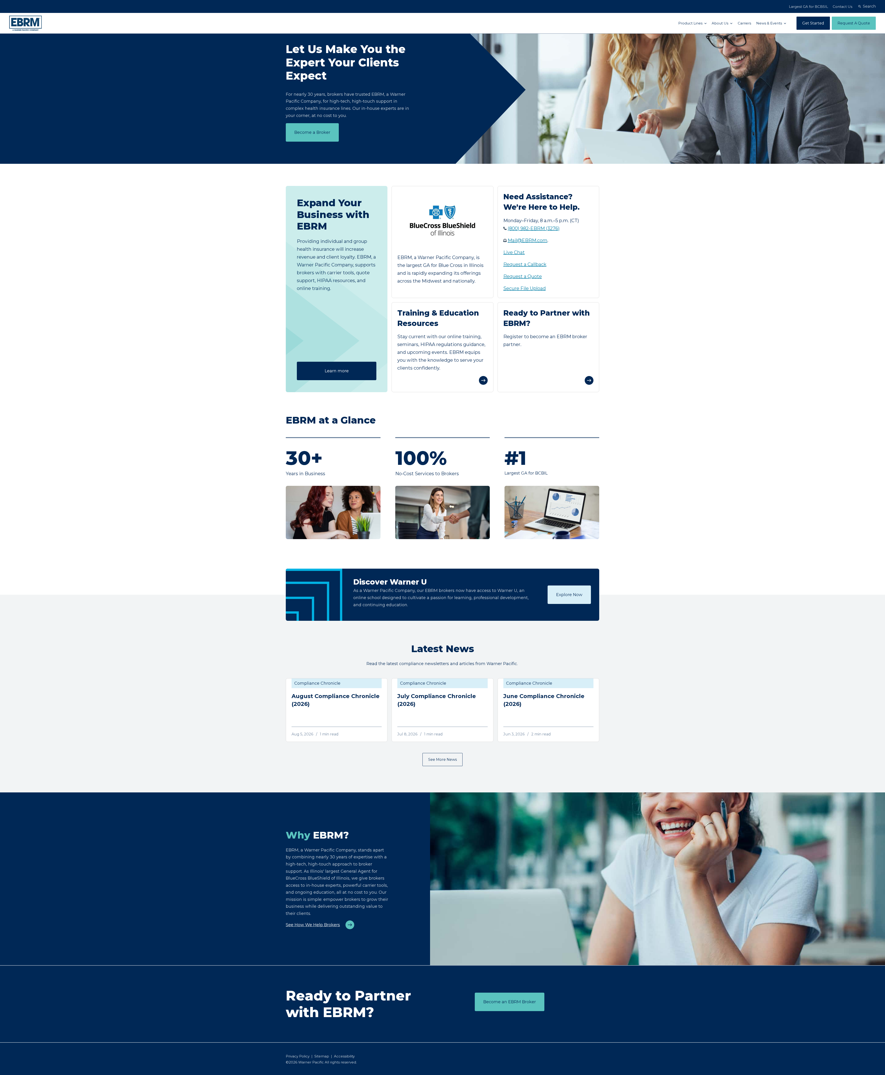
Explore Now (569, 594)
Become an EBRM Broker (509, 1001)
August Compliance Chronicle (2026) (336, 700)
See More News (442, 759)
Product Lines (690, 23)
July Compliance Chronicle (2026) (436, 700)
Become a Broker (312, 132)
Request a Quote (522, 276)
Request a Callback (524, 264)
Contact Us (842, 6)
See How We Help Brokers (313, 924)
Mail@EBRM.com (527, 240)
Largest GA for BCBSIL (808, 6)
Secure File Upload (524, 288)
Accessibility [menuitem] (344, 1056)
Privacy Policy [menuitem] (298, 1056)
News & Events (769, 23)
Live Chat (514, 252)
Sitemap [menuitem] (321, 1056)
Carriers (744, 23)
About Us (720, 23)
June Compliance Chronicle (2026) (543, 700)
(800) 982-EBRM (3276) (534, 228)
